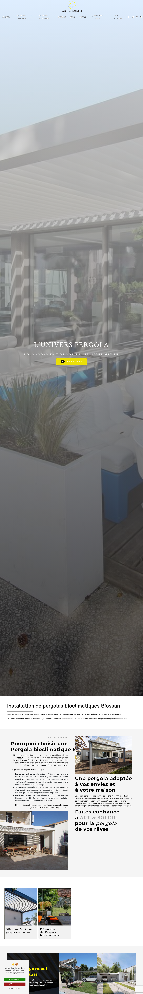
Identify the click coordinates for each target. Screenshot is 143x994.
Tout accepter (15, 980)
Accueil (5, 17)
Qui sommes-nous (97, 17)
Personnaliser (14, 988)
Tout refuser (15, 984)
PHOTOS (82, 17)
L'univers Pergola (21, 17)
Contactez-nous (74, 361)
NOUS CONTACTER (116, 17)
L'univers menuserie (44, 17)
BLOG (72, 17)
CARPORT (61, 17)
